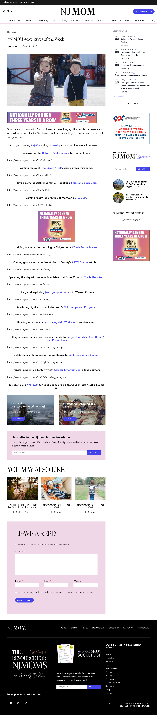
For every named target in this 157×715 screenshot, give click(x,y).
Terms (108, 665)
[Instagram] (8, 11)
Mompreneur (98, 628)
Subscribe (110, 686)
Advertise (139, 20)
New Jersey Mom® (70, 20)
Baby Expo (89, 20)
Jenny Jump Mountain (58, 292)
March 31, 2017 (35, 411)
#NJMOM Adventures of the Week (56, 506)
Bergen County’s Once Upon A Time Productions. (75, 338)
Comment (20, 551)
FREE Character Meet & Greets (134, 75)
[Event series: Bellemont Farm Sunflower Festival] (134, 36)
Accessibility (111, 668)
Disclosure (110, 679)
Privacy (108, 675)
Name (19, 581)
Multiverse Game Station (83, 355)
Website (77, 581)
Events (29, 20)
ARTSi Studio (80, 262)
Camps (74, 628)
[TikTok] (12, 11)
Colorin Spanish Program (79, 307)
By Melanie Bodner (22, 512)
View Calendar (118, 96)
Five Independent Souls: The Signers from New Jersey (133, 53)
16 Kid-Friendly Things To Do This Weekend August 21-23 (136, 184)
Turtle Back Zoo (93, 277)
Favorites (103, 20)
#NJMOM (33, 385)
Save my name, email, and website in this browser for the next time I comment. (57, 592)
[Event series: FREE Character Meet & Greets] (134, 72)
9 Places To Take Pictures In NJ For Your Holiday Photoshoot (22, 506)
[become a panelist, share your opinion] (131, 128)
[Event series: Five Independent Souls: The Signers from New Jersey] (135, 49)
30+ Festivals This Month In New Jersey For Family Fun (137, 197)
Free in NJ (43, 20)
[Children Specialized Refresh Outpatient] (52, 117)
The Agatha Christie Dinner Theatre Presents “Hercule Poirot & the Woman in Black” (135, 85)
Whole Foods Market (85, 247)
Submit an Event (113, 682)
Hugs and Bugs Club (83, 183)
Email (47, 581)
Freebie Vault (143, 628)
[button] (55, 517)
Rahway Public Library (55, 153)
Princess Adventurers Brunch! (133, 65)
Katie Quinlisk (13, 46)
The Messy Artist (51, 168)
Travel (55, 20)
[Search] (153, 20)
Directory (116, 20)
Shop (108, 689)
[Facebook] (4, 11)
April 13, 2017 (30, 46)
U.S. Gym (80, 198)
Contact (109, 693)
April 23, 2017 (85, 411)
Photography (12, 32)
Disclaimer (110, 672)
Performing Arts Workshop (60, 322)
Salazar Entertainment (67, 370)
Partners (109, 661)
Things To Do (13, 20)
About (128, 20)
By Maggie (56, 512)
